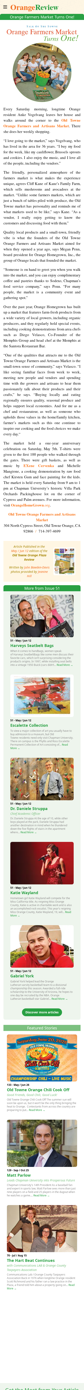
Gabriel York (22, 975)
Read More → (65, 665)
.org (30, 505)
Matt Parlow (19, 1175)
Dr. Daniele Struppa (29, 808)
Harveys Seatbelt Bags (32, 645)
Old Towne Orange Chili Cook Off (38, 1089)
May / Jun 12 (19, 551)
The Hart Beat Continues (31, 1260)
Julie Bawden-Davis (37, 567)
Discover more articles (42, 1012)
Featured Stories (42, 1028)
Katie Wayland (24, 892)
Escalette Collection (29, 725)
